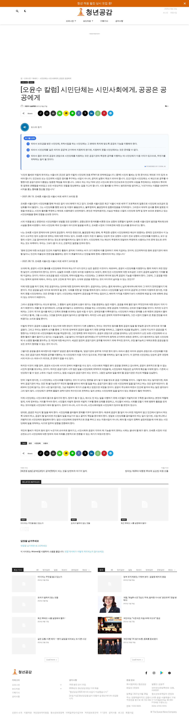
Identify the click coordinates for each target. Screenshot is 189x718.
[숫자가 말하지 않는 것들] (94, 504)
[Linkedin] (91, 113)
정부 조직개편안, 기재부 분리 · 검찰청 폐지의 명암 (144, 577)
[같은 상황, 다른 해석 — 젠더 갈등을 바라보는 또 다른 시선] (24, 646)
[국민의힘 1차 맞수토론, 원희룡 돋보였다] (110, 646)
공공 (30, 443)
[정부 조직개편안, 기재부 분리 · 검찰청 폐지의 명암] (110, 584)
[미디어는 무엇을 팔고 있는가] (44, 504)
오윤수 (45, 443)
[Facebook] (78, 113)
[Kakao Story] (66, 113)
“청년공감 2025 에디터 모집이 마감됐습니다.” (88, 692)
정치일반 (46, 570)
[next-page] (27, 529)
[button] (17, 11)
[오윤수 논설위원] (22, 106)
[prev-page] (22, 529)
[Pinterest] (104, 113)
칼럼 (56, 570)
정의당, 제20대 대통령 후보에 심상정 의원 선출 (146, 471)
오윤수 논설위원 (30, 106)
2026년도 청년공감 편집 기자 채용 (84, 688)
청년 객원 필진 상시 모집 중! (94, 3)
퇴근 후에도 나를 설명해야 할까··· (134, 523)
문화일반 (160, 570)
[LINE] (72, 113)
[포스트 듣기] (25, 127)
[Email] (47, 113)
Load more (50, 660)
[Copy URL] (40, 113)
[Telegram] (110, 113)
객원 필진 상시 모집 (77, 684)
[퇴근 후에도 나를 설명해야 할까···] (144, 504)
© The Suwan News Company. (164, 712)
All (37, 570)
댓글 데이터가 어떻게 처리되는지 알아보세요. (84, 551)
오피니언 (27, 78)
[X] (85, 113)
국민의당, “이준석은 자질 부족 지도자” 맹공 (141, 618)
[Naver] (59, 113)
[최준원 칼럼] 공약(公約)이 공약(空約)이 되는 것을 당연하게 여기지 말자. (54, 471)
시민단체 (37, 443)
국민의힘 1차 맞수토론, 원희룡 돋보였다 (140, 639)
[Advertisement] (94, 54)
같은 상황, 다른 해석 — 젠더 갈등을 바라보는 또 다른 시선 (62, 639)
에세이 (35, 78)
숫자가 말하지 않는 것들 (80, 523)
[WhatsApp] (98, 113)
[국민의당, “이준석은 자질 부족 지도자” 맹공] (110, 625)
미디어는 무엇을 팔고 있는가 (32, 523)
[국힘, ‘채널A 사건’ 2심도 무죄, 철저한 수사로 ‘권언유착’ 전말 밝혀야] (110, 604)
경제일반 (74, 570)
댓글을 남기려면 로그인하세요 (34, 545)
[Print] (53, 113)
